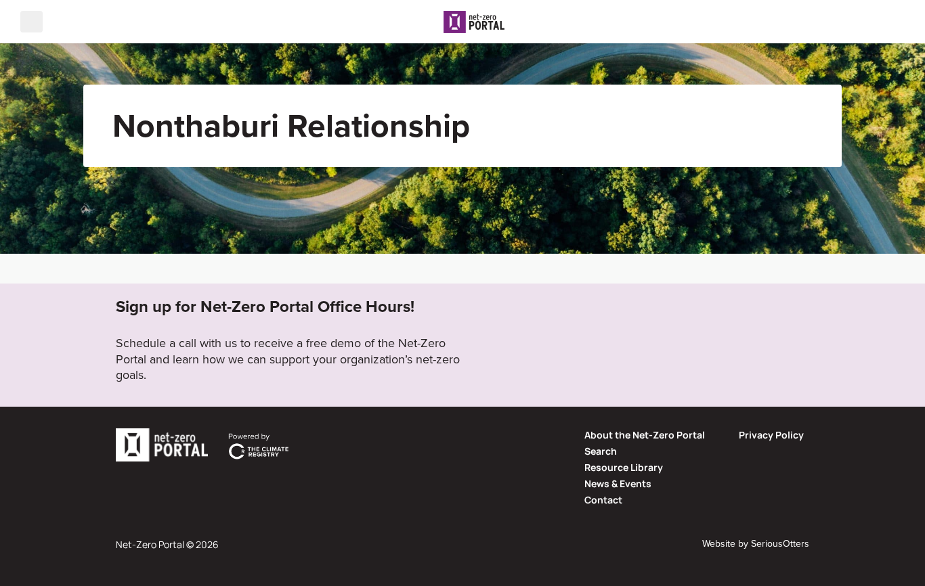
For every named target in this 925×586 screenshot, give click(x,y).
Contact (603, 499)
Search (600, 451)
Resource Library (623, 467)
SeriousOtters (780, 544)
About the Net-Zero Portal (644, 434)
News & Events (617, 483)
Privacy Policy (771, 434)
